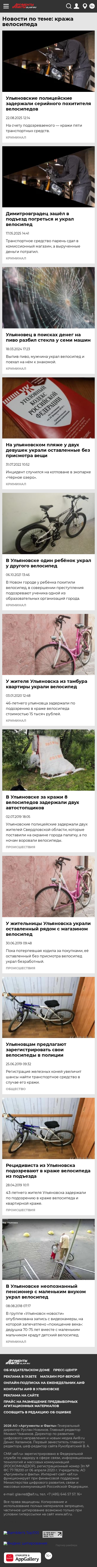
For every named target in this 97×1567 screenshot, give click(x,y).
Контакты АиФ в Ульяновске (31, 1389)
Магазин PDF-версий (60, 1376)
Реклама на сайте (21, 1395)
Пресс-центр (65, 1370)
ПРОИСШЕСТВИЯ (20, 847)
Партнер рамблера (66, 1545)
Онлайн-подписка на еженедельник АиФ (44, 1383)
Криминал (16, 137)
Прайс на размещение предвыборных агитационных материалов (41, 1404)
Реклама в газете (20, 1376)
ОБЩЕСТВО (16, 1089)
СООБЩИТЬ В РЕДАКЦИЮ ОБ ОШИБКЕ (37, 1412)
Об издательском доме (27, 1370)
